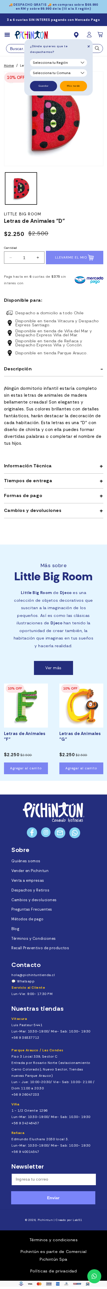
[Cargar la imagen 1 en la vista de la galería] (21, 188)
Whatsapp (26, 981)
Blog (15, 929)
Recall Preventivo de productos (40, 948)
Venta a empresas (27, 880)
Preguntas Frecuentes (31, 909)
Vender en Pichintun (30, 871)
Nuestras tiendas (37, 1008)
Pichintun (45, 1220)
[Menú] (9, 35)
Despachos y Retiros (30, 890)
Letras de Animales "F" (25, 736)
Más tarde (73, 86)
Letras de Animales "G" (80, 736)
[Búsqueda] (97, 49)
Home (9, 65)
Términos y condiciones (53, 1239)
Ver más (53, 668)
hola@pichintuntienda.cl (33, 975)
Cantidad (10, 248)
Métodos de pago (27, 919)
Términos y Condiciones (33, 938)
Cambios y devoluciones (34, 900)
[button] (100, 36)
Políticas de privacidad (53, 1271)
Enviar (53, 1197)
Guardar (44, 86)
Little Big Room (22, 214)
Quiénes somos (26, 861)
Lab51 (77, 1220)
